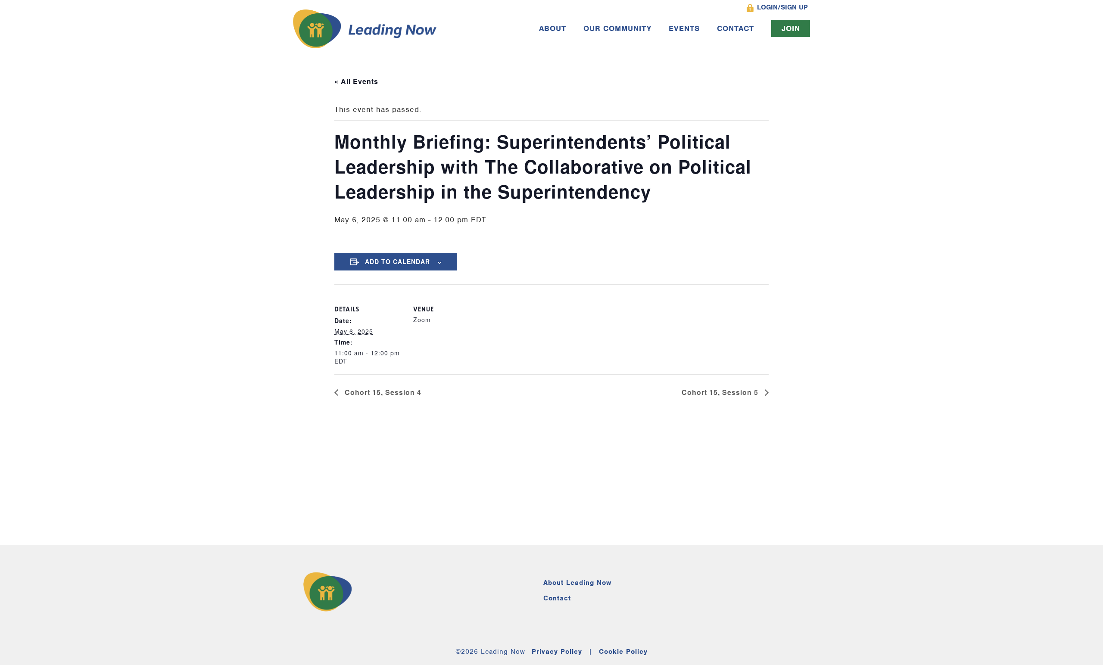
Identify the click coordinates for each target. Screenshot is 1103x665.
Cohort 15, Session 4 (382, 392)
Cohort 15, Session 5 (721, 392)
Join (791, 28)
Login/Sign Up (782, 7)
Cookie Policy (623, 651)
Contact (735, 28)
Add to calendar (397, 261)
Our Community (617, 28)
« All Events (356, 81)
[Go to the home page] (364, 28)
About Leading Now (577, 582)
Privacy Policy (557, 651)
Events (684, 28)
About (552, 28)
